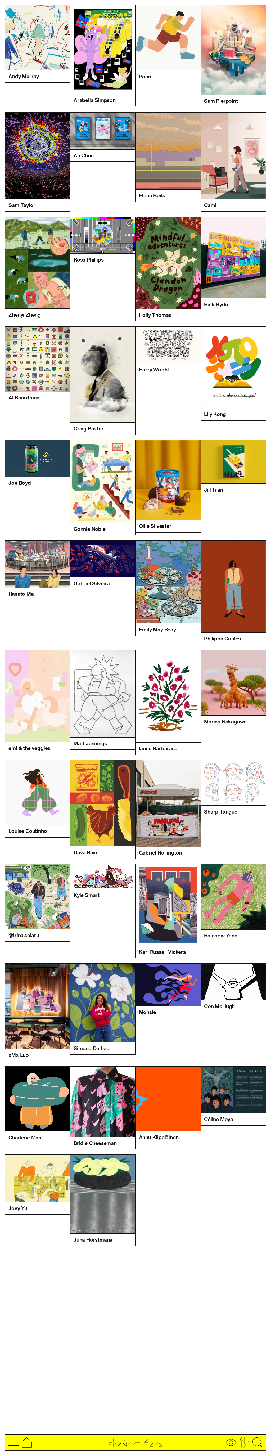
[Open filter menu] (244, 1442)
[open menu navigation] (13, 1442)
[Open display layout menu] (231, 1442)
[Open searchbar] (257, 1442)
